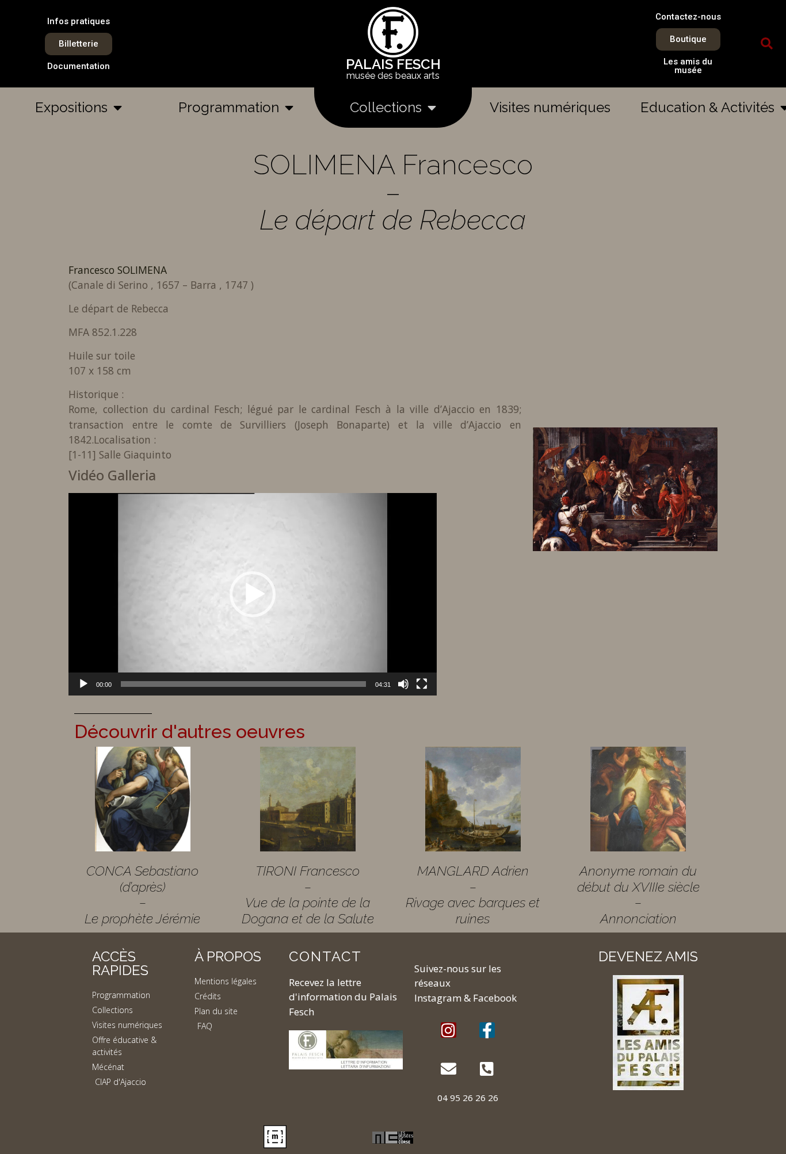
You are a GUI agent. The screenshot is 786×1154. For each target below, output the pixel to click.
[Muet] (403, 684)
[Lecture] (83, 684)
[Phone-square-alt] (487, 1068)
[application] (252, 594)
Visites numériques (550, 107)
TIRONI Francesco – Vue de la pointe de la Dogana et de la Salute (308, 894)
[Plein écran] (422, 684)
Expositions (71, 107)
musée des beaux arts (393, 75)
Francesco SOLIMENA (117, 270)
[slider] (243, 684)
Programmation (228, 107)
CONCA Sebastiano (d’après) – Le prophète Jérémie (142, 894)
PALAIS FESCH (393, 64)
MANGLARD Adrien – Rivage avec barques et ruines (473, 894)
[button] (767, 43)
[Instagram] (448, 1030)
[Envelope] (448, 1068)
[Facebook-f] (487, 1030)
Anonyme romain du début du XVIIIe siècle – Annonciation (638, 894)
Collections (386, 107)
